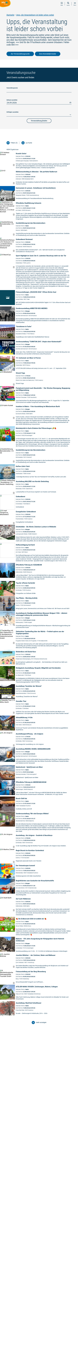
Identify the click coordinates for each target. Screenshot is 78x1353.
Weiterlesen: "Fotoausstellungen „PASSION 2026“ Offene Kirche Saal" (36, 298)
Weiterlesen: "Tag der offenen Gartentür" (36, 588)
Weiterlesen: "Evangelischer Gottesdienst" (36, 517)
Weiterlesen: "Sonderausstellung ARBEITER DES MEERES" (36, 315)
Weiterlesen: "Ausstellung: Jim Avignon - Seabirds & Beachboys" (36, 840)
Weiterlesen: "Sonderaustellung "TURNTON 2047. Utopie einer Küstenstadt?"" (36, 348)
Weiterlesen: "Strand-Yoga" (36, 378)
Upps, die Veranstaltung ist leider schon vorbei (35, 15)
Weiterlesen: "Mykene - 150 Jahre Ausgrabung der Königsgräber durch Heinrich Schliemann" (36, 945)
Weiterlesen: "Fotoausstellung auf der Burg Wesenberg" (36, 977)
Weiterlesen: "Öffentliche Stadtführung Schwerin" (36, 211)
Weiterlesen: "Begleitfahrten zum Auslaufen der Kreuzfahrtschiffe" (36, 888)
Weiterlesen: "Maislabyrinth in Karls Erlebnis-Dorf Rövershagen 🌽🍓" (36, 437)
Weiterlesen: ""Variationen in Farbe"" (36, 332)
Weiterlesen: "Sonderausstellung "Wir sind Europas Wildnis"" (36, 822)
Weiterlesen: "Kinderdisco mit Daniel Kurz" (36, 658)
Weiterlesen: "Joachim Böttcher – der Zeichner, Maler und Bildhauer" (36, 961)
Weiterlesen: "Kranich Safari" (36, 161)
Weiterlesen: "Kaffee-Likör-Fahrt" (36, 471)
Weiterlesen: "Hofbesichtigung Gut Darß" (36, 553)
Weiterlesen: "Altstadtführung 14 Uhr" (36, 724)
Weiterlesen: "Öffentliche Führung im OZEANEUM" (36, 572)
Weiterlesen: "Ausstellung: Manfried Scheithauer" (36, 1008)
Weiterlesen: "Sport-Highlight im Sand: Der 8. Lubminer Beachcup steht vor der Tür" (36, 272)
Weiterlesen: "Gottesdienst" (36, 502)
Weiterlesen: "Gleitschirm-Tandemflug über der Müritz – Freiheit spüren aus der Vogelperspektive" (36, 639)
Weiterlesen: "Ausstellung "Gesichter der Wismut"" (36, 691)
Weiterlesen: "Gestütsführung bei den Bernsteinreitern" (36, 229)
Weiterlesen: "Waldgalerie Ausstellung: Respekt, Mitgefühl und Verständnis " (36, 675)
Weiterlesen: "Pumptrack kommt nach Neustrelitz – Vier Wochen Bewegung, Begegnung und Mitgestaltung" (36, 395)
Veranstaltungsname (12, 88)
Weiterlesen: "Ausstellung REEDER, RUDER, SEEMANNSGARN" (36, 756)
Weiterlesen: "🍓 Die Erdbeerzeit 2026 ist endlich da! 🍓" (36, 927)
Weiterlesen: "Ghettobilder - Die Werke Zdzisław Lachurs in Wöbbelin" (36, 534)
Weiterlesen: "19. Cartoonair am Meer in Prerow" (36, 363)
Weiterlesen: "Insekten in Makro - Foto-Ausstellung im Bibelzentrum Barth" (36, 415)
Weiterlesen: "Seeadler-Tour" (36, 707)
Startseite (10, 15)
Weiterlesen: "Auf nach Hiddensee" (36, 907)
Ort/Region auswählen (12, 112)
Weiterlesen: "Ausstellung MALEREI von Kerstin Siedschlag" (36, 486)
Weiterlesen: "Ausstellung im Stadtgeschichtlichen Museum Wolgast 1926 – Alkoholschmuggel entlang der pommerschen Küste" (36, 620)
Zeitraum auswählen (11, 100)
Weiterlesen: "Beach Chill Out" (36, 804)
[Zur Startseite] (5, 4)
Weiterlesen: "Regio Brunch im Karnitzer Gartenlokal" (36, 856)
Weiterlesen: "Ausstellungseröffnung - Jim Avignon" (36, 739)
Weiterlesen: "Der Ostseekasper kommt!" (36, 871)
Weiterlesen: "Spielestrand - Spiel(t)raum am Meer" (36, 772)
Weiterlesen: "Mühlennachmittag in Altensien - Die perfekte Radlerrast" (36, 178)
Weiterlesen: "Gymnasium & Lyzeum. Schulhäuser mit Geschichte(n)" (36, 193)
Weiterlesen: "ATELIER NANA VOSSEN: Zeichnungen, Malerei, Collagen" (36, 993)
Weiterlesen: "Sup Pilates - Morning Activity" (36, 603)
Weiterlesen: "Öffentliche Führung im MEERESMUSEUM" (36, 788)
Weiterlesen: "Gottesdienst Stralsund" (36, 245)
